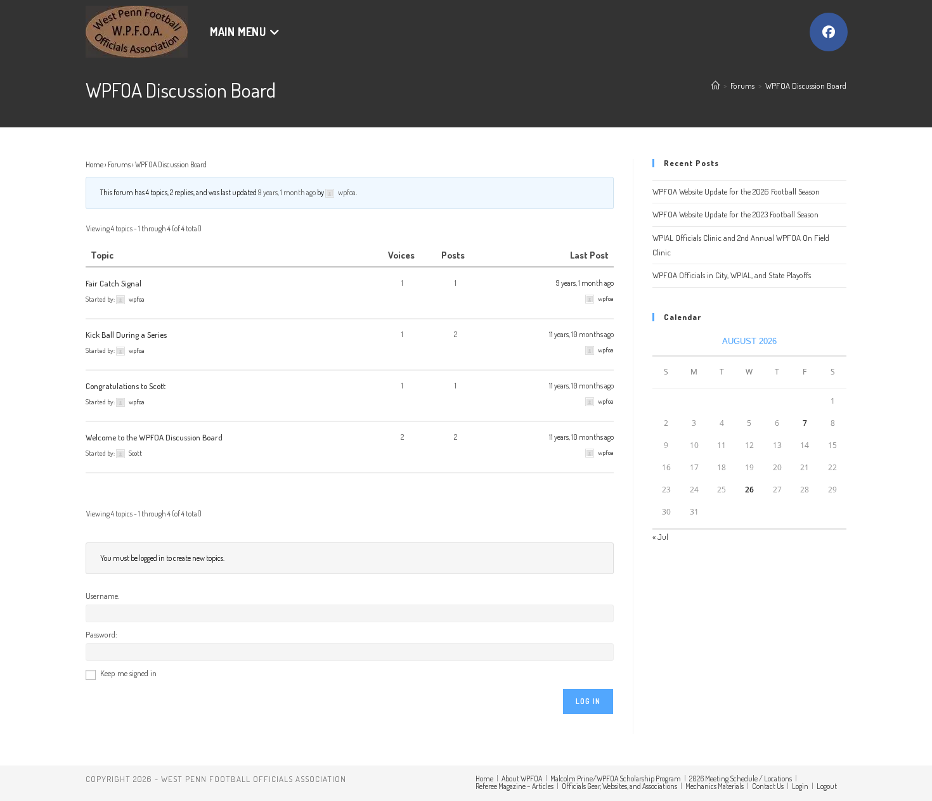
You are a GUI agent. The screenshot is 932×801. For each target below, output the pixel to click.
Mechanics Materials (714, 786)
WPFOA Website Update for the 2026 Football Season (736, 191)
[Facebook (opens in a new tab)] (829, 32)
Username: (103, 596)
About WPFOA (522, 778)
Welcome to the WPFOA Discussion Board (154, 437)
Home (94, 164)
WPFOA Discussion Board (805, 85)
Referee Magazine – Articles (514, 786)
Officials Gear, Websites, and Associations (619, 786)
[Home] (715, 85)
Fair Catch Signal (113, 283)
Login (800, 786)
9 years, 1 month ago (287, 192)
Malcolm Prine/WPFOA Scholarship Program (615, 778)
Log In (588, 701)
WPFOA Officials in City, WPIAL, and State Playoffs (731, 275)
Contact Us (768, 786)
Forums (119, 164)
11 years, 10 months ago (581, 334)
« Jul (660, 537)
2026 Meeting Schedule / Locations (740, 778)
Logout (827, 786)
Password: (101, 634)
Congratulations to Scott (125, 386)
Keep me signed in (128, 673)
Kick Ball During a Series (126, 335)
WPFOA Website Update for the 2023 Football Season (735, 214)
